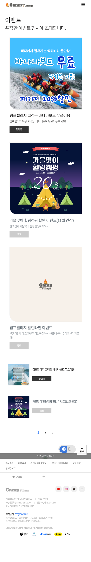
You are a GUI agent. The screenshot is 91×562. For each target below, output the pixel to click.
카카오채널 (74, 489)
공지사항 (76, 463)
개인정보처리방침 (38, 463)
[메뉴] (83, 4)
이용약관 (22, 463)
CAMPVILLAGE (19, 4)
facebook (82, 489)
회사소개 (9, 463)
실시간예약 (10, 468)
